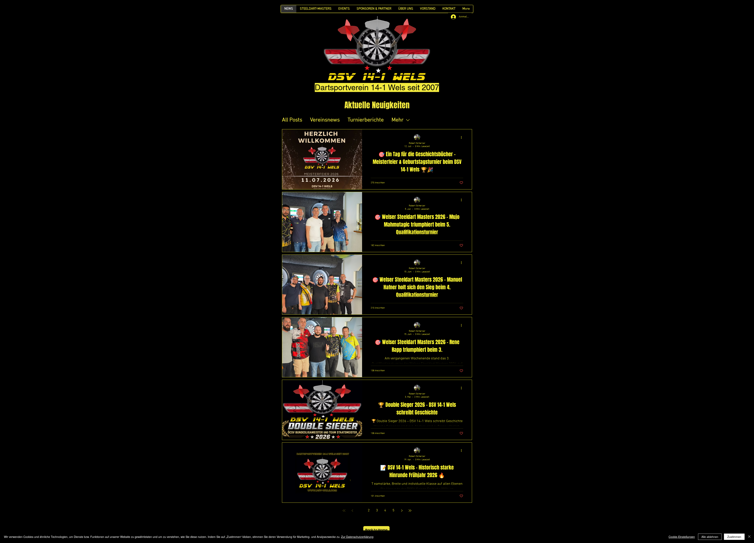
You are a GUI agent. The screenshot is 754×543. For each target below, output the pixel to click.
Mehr (398, 120)
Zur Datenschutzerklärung (357, 537)
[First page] (344, 510)
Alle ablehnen (709, 537)
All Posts (292, 120)
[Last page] (410, 510)
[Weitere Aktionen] (462, 137)
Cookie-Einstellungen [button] (682, 537)
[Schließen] (749, 537)
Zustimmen (734, 537)
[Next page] (401, 510)
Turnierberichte (366, 120)
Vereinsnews (325, 120)
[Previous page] (352, 510)
